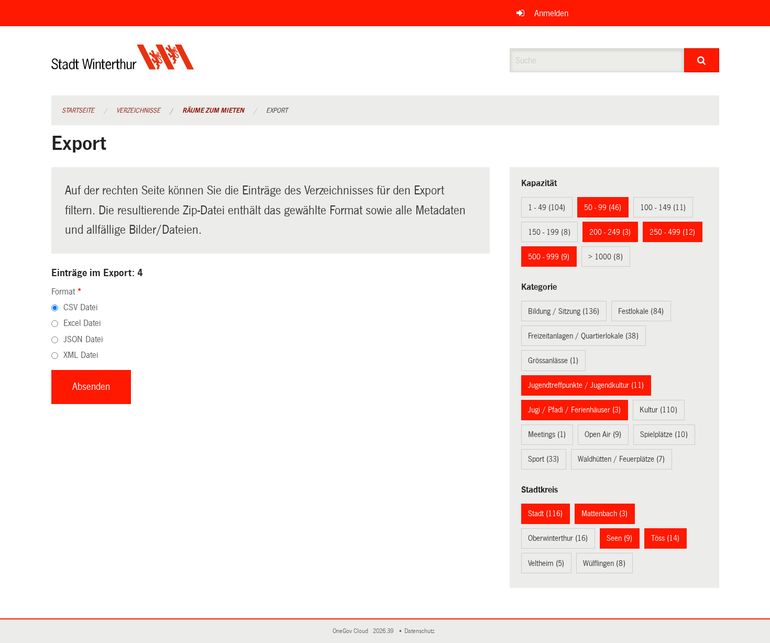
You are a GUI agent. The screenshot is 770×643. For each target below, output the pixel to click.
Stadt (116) (545, 513)
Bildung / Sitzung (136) (563, 311)
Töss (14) (665, 538)
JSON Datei (83, 339)
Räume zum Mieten (213, 110)
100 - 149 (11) (663, 207)
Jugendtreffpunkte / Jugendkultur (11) (586, 385)
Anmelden (551, 13)
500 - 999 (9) (548, 257)
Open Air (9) (603, 434)
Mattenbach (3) (604, 513)
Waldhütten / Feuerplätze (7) (621, 459)
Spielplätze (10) (664, 434)
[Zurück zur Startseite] (122, 65)
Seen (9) (619, 538)
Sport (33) (543, 459)
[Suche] (701, 60)
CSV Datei (80, 307)
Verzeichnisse (138, 110)
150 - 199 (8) (549, 232)
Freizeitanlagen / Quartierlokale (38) (583, 336)
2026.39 (384, 631)
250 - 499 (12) (672, 232)
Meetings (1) (547, 434)
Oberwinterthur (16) (558, 538)
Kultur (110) (658, 410)
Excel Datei (82, 323)
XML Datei (80, 355)
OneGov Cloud (352, 631)
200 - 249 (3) (610, 232)
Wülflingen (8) (604, 563)
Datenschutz (421, 631)
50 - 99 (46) (602, 207)
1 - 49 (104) (546, 207)
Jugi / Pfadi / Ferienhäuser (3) (574, 410)
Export (277, 110)
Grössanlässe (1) (553, 360)
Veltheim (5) (546, 563)
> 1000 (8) (605, 257)
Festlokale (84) (641, 311)
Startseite (78, 110)
